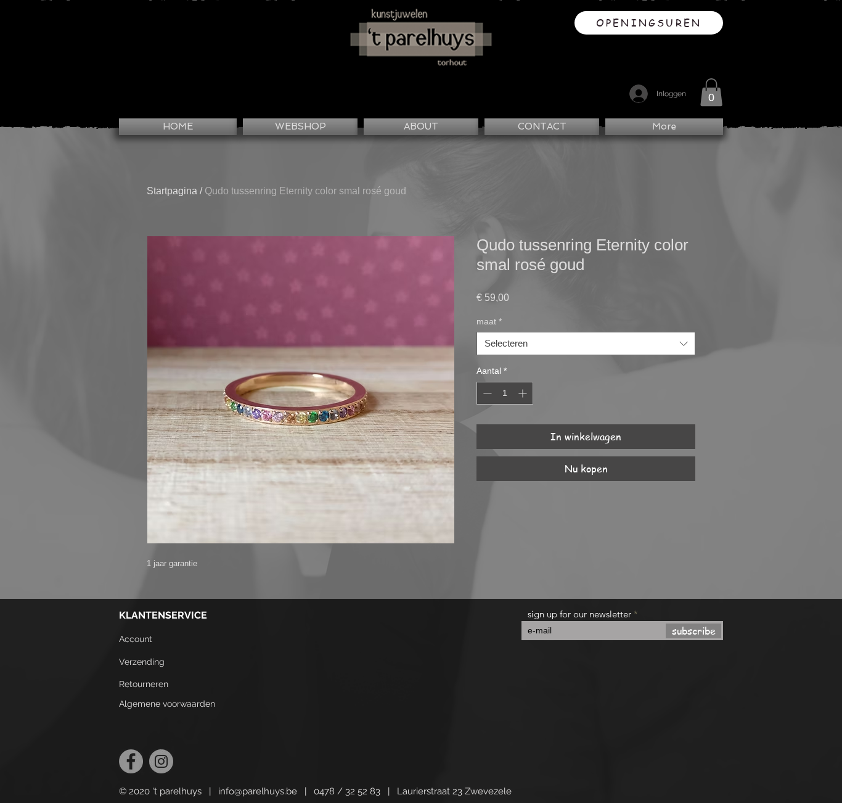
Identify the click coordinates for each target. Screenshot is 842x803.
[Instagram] (161, 761)
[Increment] (523, 393)
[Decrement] (486, 393)
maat (489, 321)
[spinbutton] (505, 393)
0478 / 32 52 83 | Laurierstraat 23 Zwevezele (413, 791)
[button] (711, 92)
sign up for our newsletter (579, 614)
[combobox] (585, 343)
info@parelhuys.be (257, 791)
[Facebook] (131, 761)
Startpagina (172, 191)
